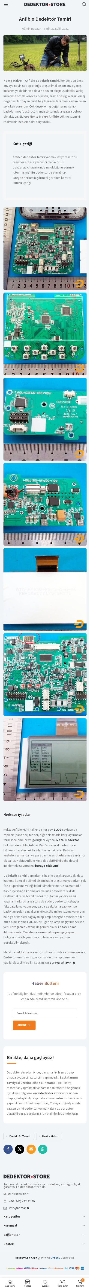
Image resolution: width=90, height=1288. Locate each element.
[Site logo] (45, 4)
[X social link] (19, 1149)
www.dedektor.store (47, 1093)
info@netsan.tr (19, 1208)
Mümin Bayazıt (31, 28)
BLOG (57, 829)
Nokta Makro (50, 1136)
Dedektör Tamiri (19, 1136)
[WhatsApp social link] (42, 1149)
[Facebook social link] (8, 1149)
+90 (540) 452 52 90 (22, 1201)
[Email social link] (31, 1149)
